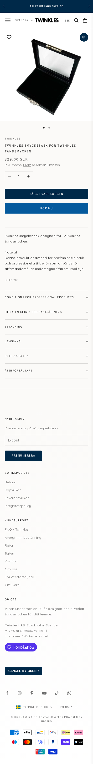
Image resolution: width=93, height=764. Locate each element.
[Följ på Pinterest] (32, 693)
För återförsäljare (19, 577)
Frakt (27, 165)
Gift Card (12, 585)
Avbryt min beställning (23, 537)
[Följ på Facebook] (7, 693)
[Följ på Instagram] (19, 693)
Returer (11, 482)
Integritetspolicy (18, 506)
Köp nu (46, 208)
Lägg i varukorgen (46, 194)
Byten (9, 553)
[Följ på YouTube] (44, 693)
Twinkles (12, 139)
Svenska (21, 20)
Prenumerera (23, 455)
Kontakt (11, 561)
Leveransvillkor (17, 498)
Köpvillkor (13, 490)
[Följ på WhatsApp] (69, 693)
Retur (9, 545)
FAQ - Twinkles (17, 529)
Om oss (11, 569)
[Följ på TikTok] (56, 693)
